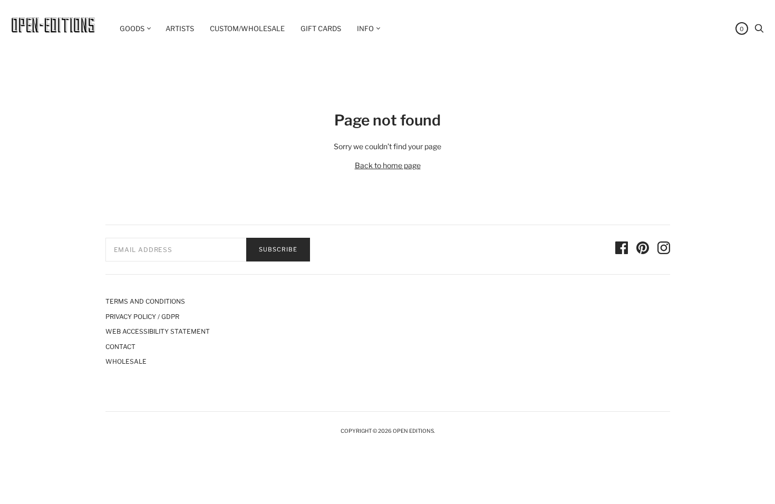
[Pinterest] (642, 249)
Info (365, 28)
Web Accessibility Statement (157, 331)
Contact (120, 347)
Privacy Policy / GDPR (142, 317)
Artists (180, 28)
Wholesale (126, 361)
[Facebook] (621, 249)
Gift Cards (321, 28)
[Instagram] (663, 249)
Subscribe (278, 249)
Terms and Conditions (145, 301)
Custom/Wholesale (247, 28)
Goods (132, 28)
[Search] (759, 30)
